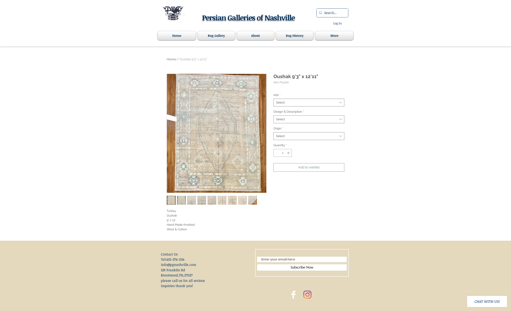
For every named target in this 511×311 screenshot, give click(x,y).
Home (171, 59)
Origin (278, 128)
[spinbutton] (282, 153)
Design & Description (288, 111)
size (276, 95)
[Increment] (288, 153)
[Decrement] (276, 153)
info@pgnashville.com (178, 264)
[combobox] (308, 102)
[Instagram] (307, 295)
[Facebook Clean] (293, 295)
